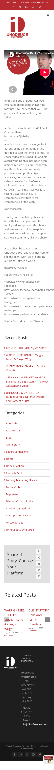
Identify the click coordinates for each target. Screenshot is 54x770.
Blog (9, 437)
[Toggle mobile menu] (48, 14)
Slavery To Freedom (18, 508)
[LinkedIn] (39, 564)
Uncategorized (14, 522)
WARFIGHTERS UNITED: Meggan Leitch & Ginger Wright (14, 619)
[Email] (39, 576)
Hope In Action (15, 466)
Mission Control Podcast (21, 501)
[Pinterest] (39, 570)
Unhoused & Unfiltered (20, 529)
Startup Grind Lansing (19, 515)
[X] (39, 557)
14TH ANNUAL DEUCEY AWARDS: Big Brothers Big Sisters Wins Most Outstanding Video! (27, 381)
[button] (6, 619)
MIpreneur (12, 494)
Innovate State (14, 473)
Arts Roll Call (13, 430)
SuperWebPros (27, 748)
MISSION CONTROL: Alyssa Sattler (26, 348)
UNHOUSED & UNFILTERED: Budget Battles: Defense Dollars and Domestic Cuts (25, 397)
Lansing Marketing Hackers (22, 480)
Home (9, 458)
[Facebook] (39, 551)
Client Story (13, 444)
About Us (11, 423)
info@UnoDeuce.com (39, 2)
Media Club (13, 487)
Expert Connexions (17, 451)
